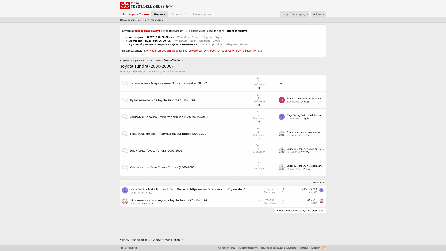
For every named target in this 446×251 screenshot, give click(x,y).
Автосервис (137, 37)
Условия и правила (248, 247)
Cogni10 (306, 118)
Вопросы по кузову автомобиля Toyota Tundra (312, 98)
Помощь (304, 247)
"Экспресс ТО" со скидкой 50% (222, 50)
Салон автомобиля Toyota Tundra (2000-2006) (162, 167)
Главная (315, 247)
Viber (195, 37)
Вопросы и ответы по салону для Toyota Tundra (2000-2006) (318, 165)
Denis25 (305, 101)
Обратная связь (226, 247)
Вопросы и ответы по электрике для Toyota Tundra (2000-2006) (320, 148)
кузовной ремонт (160, 50)
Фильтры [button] (317, 182)
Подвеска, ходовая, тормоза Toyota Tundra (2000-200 (168, 134)
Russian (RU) (130, 247)
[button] (189, 14)
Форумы (160, 14)
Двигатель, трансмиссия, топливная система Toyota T (169, 117)
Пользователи (202, 14)
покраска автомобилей (187, 50)
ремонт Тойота (252, 50)
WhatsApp (183, 37)
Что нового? (179, 14)
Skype (219, 37)
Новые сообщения (130, 19)
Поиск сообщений (153, 19)
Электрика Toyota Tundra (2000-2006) (156, 151)
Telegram (207, 37)
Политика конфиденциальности (279, 247)
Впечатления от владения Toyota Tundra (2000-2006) (169, 200)
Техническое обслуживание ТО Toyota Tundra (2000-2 (168, 83)
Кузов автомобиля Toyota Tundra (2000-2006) (162, 100)
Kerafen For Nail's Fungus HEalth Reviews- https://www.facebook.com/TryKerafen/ (188, 189)
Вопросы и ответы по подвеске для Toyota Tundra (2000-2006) (320, 132)
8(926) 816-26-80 (158, 37)
